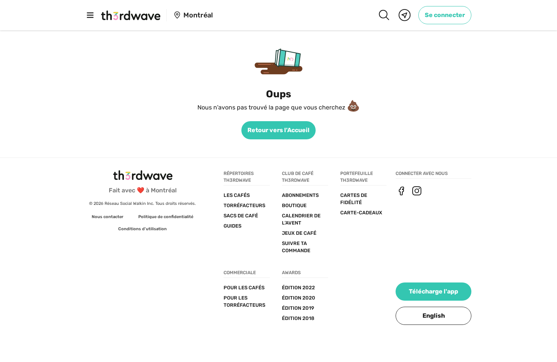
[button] (433, 316)
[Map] (404, 15)
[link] (444, 15)
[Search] (383, 15)
